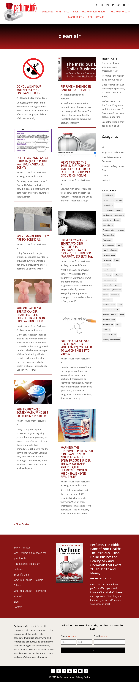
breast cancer (108, 210)
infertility (106, 265)
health (119, 245)
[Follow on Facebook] (97, 5)
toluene (114, 314)
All (18, 97)
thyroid (106, 314)
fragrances (107, 240)
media (105, 175)
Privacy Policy (83, 677)
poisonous (115, 295)
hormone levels (109, 255)
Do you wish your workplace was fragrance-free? (29, 90)
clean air (116, 220)
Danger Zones (75, 17)
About (67, 11)
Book (75, 11)
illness (116, 260)
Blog (90, 17)
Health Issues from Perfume (31, 172)
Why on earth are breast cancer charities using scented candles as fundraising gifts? (31, 315)
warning (106, 329)
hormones (107, 260)
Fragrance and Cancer (31, 176)
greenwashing (108, 245)
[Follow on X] (102, 5)
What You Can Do (118, 11)
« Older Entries (21, 524)
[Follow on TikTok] (118, 5)
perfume (106, 290)
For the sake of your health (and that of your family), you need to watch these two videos (76, 347)
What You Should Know (93, 11)
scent (120, 305)
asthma (119, 200)
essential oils (108, 225)
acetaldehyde (108, 195)
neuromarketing (109, 280)
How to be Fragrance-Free (33, 97)
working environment (111, 339)
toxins (118, 324)
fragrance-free (108, 235)
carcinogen (107, 215)
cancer (119, 210)
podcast (106, 180)
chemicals (107, 220)
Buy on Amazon (22, 547)
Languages (47, 11)
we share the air (109, 334)
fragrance (120, 230)
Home (58, 11)
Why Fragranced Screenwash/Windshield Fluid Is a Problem (32, 413)
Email (101, 636)
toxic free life (108, 324)
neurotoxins (108, 285)
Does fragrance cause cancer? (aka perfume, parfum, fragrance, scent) (32, 163)
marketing (107, 275)
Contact (99, 17)
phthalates (116, 290)
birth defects (108, 205)
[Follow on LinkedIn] (113, 5)
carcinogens (119, 215)
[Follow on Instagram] (107, 5)
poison (105, 295)
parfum (118, 285)
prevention (107, 300)
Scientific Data (21, 574)
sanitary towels (109, 305)
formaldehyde (108, 230)
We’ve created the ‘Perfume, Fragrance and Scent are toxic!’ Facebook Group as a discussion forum (76, 169)
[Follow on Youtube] (124, 5)
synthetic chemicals (111, 310)
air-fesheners (108, 200)
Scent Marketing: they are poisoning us (33, 238)
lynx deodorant (109, 270)
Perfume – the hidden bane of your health (76, 88)
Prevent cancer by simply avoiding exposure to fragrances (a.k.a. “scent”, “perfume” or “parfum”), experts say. (77, 248)
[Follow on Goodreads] (129, 5)
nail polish (118, 275)
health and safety (110, 250)
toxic (122, 314)
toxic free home (109, 319)
